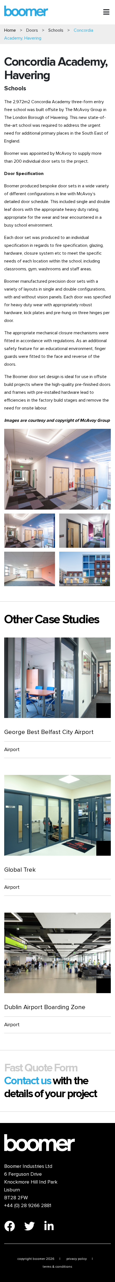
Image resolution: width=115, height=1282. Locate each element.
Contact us (28, 1081)
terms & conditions (57, 1267)
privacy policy (76, 1259)
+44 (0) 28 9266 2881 (27, 1205)
